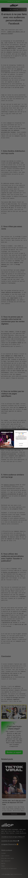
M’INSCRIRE (21, 443)
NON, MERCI (21, 445)
